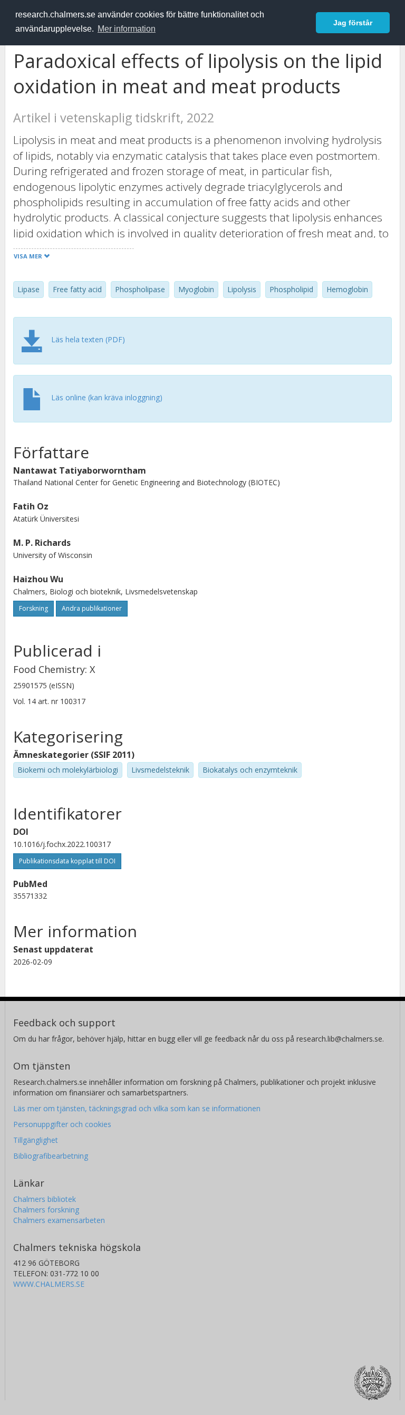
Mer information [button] (127, 28)
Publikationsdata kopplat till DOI (67, 860)
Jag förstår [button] (352, 22)
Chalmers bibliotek (44, 1199)
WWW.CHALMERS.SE (48, 1284)
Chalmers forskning (46, 1210)
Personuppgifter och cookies (62, 1124)
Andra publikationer (92, 608)
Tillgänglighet (35, 1140)
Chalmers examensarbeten (59, 1220)
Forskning (33, 608)
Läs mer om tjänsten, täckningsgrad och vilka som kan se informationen (137, 1108)
